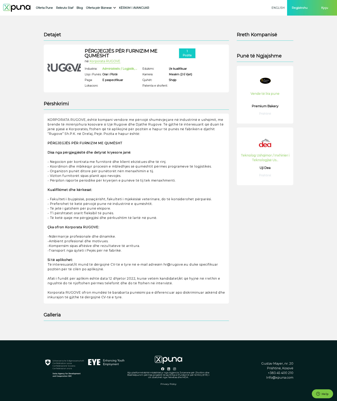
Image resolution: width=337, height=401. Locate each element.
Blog (79, 8)
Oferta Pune (44, 8)
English (278, 8)
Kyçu (324, 8)
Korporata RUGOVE (105, 61)
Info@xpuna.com (279, 377)
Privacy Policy (168, 384)
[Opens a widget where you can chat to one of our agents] (322, 394)
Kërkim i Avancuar (134, 8)
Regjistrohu (300, 8)
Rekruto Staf (64, 8)
